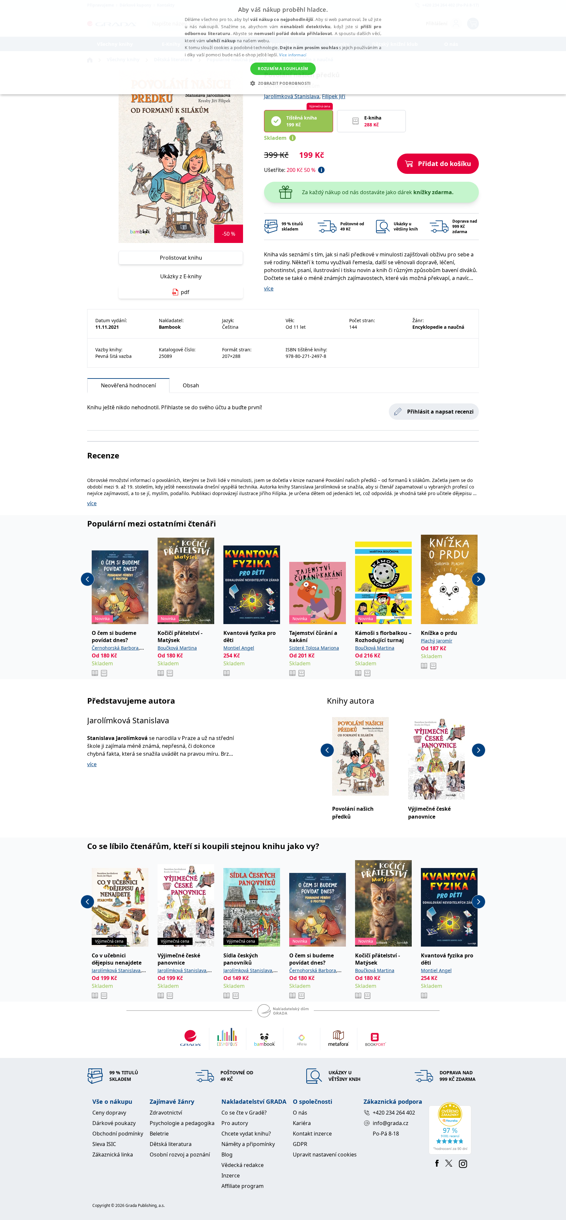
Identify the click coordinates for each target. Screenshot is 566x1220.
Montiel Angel (238, 648)
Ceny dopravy (109, 1112)
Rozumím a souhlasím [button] (283, 68)
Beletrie (159, 1133)
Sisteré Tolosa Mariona (314, 648)
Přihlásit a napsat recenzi (440, 411)
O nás (300, 1112)
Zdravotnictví (166, 1112)
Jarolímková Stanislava (291, 96)
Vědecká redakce (242, 1165)
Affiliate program (242, 1186)
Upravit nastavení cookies (325, 1154)
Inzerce (230, 1175)
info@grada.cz (390, 1123)
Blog (227, 1154)
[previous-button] (87, 579)
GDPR (300, 1144)
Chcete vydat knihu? (246, 1133)
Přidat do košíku (444, 163)
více (269, 288)
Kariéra (302, 1123)
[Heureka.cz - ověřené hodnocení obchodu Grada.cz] (451, 1128)
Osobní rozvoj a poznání (180, 1154)
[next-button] (478, 579)
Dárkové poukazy (114, 1123)
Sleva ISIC (104, 1144)
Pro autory (234, 1123)
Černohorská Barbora (115, 648)
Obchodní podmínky (117, 1133)
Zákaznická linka (112, 1154)
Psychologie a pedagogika (182, 1123)
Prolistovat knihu (181, 257)
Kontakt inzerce (312, 1133)
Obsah (191, 385)
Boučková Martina (177, 648)
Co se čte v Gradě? (244, 1112)
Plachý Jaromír (436, 641)
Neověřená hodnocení (128, 385)
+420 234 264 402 (394, 1112)
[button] (283, 83)
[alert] (283, 47)
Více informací (292, 55)
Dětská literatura (171, 1144)
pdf (185, 292)
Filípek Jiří (333, 96)
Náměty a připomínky (248, 1144)
